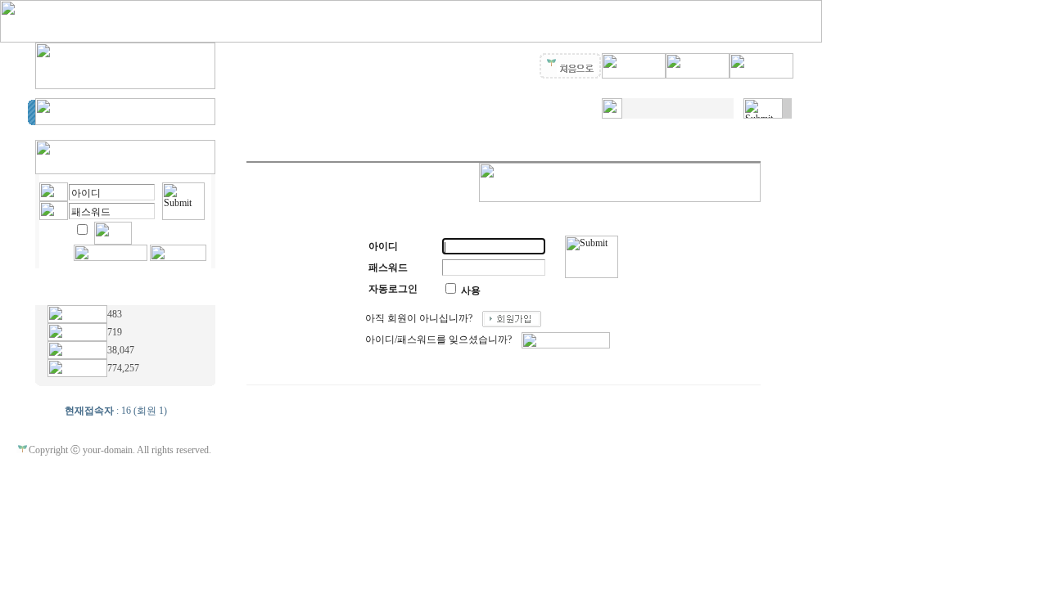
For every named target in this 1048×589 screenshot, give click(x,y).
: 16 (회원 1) (116, 410)
